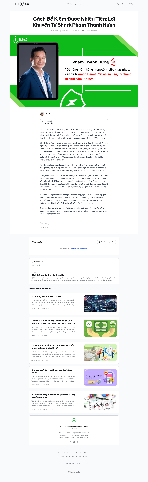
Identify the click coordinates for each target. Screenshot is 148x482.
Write (131, 4)
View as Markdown (91, 31)
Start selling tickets (74, 4)
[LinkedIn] (74, 442)
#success (44, 223)
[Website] (77, 442)
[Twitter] (71, 442)
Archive (71, 456)
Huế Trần (49, 114)
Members (64, 456)
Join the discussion (107, 242)
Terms (85, 456)
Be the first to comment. (80, 249)
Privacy (78, 456)
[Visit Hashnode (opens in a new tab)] (74, 472)
